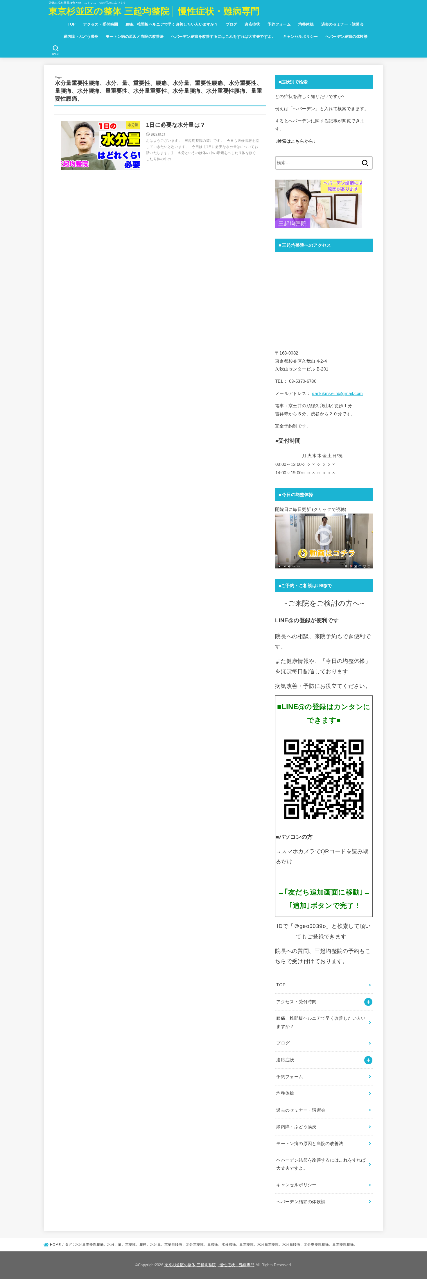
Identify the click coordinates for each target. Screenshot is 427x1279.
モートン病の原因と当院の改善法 (135, 36)
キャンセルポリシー (300, 36)
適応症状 (252, 24)
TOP (72, 24)
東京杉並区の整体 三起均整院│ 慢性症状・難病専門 (154, 11)
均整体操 (306, 24)
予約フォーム (279, 24)
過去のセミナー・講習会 (342, 24)
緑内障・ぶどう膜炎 (81, 36)
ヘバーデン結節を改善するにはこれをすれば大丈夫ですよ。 (223, 36)
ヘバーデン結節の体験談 (346, 36)
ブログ (231, 24)
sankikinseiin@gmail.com (337, 393)
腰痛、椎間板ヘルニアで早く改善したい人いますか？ (171, 24)
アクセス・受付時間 (100, 24)
